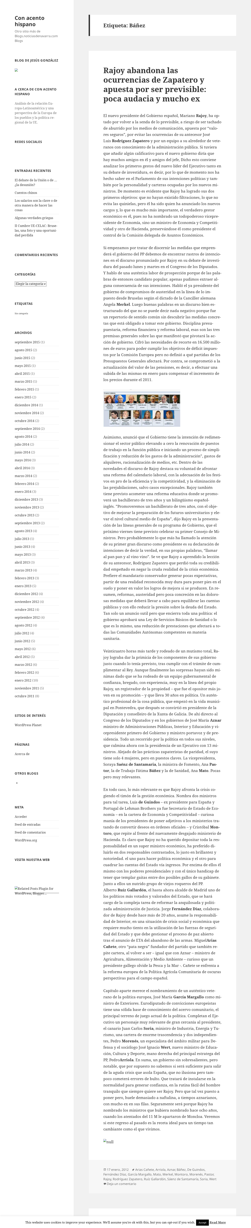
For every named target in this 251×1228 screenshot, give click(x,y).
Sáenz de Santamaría (182, 1179)
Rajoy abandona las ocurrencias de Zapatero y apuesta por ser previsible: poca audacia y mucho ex (154, 84)
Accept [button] (202, 1222)
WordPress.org (26, 840)
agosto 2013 (23, 531)
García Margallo (140, 1174)
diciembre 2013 (26, 499)
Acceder (21, 816)
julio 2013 (22, 539)
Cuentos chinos (26, 193)
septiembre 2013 (27, 523)
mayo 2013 (23, 554)
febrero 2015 (24, 389)
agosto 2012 (23, 625)
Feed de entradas (27, 824)
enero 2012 (23, 680)
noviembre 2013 (27, 507)
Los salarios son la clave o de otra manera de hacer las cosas (36, 205)
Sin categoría (21, 313)
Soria (204, 1179)
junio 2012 (22, 641)
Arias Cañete (144, 1169)
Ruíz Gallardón (155, 1179)
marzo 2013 (23, 570)
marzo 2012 (23, 664)
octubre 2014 (24, 421)
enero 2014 (23, 491)
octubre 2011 (24, 696)
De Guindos (196, 1169)
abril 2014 (22, 468)
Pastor (209, 1174)
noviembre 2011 (27, 688)
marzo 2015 (23, 381)
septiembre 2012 (27, 617)
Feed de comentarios (30, 832)
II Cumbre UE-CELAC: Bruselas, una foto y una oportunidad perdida (36, 230)
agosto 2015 (23, 350)
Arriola (161, 1169)
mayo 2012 (23, 649)
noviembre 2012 (27, 602)
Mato (157, 1174)
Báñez (181, 1169)
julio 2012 (22, 633)
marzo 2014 (23, 476)
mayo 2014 (23, 460)
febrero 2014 (24, 484)
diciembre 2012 (26, 594)
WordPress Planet (28, 725)
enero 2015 (23, 397)
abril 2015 (22, 373)
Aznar (171, 1169)
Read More (218, 1222)
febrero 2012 (24, 672)
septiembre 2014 (27, 429)
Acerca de (22, 754)
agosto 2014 (23, 436)
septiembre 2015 (27, 342)
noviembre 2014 (27, 413)
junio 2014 (22, 452)
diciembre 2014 (26, 405)
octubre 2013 (24, 515)
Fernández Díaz (114, 1174)
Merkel (168, 1174)
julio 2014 (22, 444)
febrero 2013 (24, 578)
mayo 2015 (23, 366)
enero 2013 (23, 586)
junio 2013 (22, 546)
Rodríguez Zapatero (127, 1179)
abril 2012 (22, 657)
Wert (212, 1179)
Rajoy (107, 1179)
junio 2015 (22, 358)
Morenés (196, 1174)
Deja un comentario (121, 1184)
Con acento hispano (30, 21)
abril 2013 (22, 562)
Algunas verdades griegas (34, 218)
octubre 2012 (24, 609)
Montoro (181, 1174)
